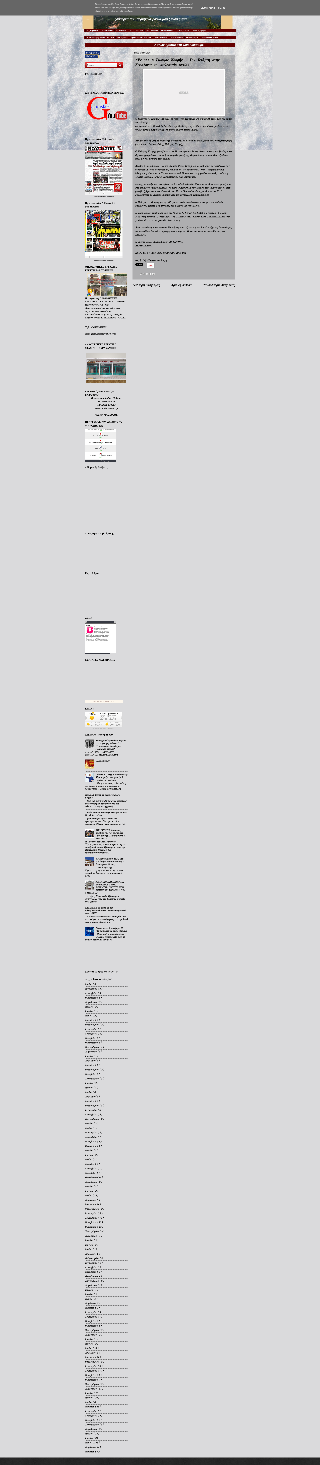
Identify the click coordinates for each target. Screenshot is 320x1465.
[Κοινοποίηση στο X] (147, 274)
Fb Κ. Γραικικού (136, 31)
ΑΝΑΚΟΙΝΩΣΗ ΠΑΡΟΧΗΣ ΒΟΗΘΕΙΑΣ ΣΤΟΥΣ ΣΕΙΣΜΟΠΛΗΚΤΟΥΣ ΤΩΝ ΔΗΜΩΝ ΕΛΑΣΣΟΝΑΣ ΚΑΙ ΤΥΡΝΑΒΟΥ (105, 887)
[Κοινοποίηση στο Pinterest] (153, 274)
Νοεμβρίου (91, 1038)
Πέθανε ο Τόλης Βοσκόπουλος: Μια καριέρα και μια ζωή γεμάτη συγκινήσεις (111, 777)
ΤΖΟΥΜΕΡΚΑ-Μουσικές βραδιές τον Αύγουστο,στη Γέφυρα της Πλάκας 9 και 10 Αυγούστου (111, 834)
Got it (221, 7)
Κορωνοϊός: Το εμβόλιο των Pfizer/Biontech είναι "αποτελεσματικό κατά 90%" (105, 910)
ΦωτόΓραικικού (183, 31)
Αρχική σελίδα (92, 31)
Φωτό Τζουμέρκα (199, 31)
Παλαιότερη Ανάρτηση (218, 285)
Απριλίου (90, 1060)
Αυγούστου (91, 1002)
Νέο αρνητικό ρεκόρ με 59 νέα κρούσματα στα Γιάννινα (111, 929)
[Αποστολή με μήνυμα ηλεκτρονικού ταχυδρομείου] (141, 274)
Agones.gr (106, 461)
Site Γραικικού (152, 31)
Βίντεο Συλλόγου (161, 37)
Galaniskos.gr (102, 761)
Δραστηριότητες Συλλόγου (141, 37)
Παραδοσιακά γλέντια (210, 37)
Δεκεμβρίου (91, 993)
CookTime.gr (109, 701)
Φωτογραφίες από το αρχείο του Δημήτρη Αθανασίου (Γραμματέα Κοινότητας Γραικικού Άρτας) (110, 744)
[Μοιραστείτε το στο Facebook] (150, 274)
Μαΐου (89, 984)
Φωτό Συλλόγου (167, 31)
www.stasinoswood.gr (106, 408)
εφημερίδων (110, 196)
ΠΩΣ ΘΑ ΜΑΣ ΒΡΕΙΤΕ (106, 415)
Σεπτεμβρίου (92, 1047)
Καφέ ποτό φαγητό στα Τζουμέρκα (100, 37)
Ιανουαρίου (91, 988)
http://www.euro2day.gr (155, 260)
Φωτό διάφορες (192, 37)
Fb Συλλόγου (121, 31)
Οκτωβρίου (91, 997)
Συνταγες (96, 701)
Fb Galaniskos (107, 31)
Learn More (208, 7)
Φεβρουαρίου (92, 1024)
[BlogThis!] (144, 274)
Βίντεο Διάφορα (177, 37)
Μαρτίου (90, 1020)
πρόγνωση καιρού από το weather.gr (103, 728)
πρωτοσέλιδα (100, 196)
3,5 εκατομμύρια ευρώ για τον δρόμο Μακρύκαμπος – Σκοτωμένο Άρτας (110, 861)
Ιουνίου (89, 1011)
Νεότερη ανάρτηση (146, 285)
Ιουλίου (89, 1006)
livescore (113, 461)
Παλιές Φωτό (122, 37)
